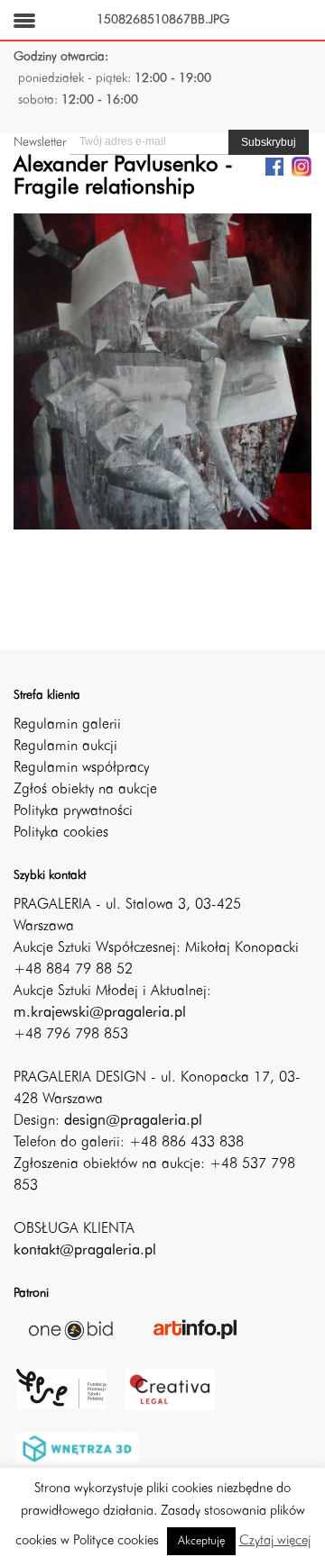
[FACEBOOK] (274, 165)
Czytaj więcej (275, 1541)
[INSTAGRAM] (301, 165)
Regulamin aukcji (65, 746)
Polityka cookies (61, 833)
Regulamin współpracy (81, 768)
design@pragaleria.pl (133, 1121)
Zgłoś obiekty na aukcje (85, 790)
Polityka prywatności (73, 811)
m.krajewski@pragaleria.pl (100, 1013)
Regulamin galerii (67, 725)
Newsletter (40, 142)
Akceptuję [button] (201, 1541)
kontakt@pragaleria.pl (85, 1251)
